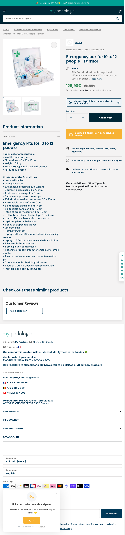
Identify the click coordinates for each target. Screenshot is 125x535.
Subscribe (107, 513)
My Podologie (21, 342)
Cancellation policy (60, 528)
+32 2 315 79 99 (15, 387)
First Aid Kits (69, 30)
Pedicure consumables (90, 30)
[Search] (113, 18)
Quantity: (68, 111)
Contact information (77, 524)
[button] (4, 11)
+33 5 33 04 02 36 (17, 382)
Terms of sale (95, 524)
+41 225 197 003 (16, 392)
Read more (94, 79)
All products (52, 30)
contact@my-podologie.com (21, 377)
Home (6, 30)
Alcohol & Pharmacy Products (28, 30)
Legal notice (108, 524)
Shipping (81, 90)
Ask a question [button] (18, 308)
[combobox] (60, 18)
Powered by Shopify (43, 342)
